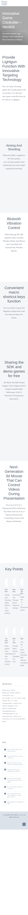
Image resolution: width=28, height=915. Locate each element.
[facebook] (24, 824)
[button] (14, 750)
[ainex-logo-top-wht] (5, 1)
